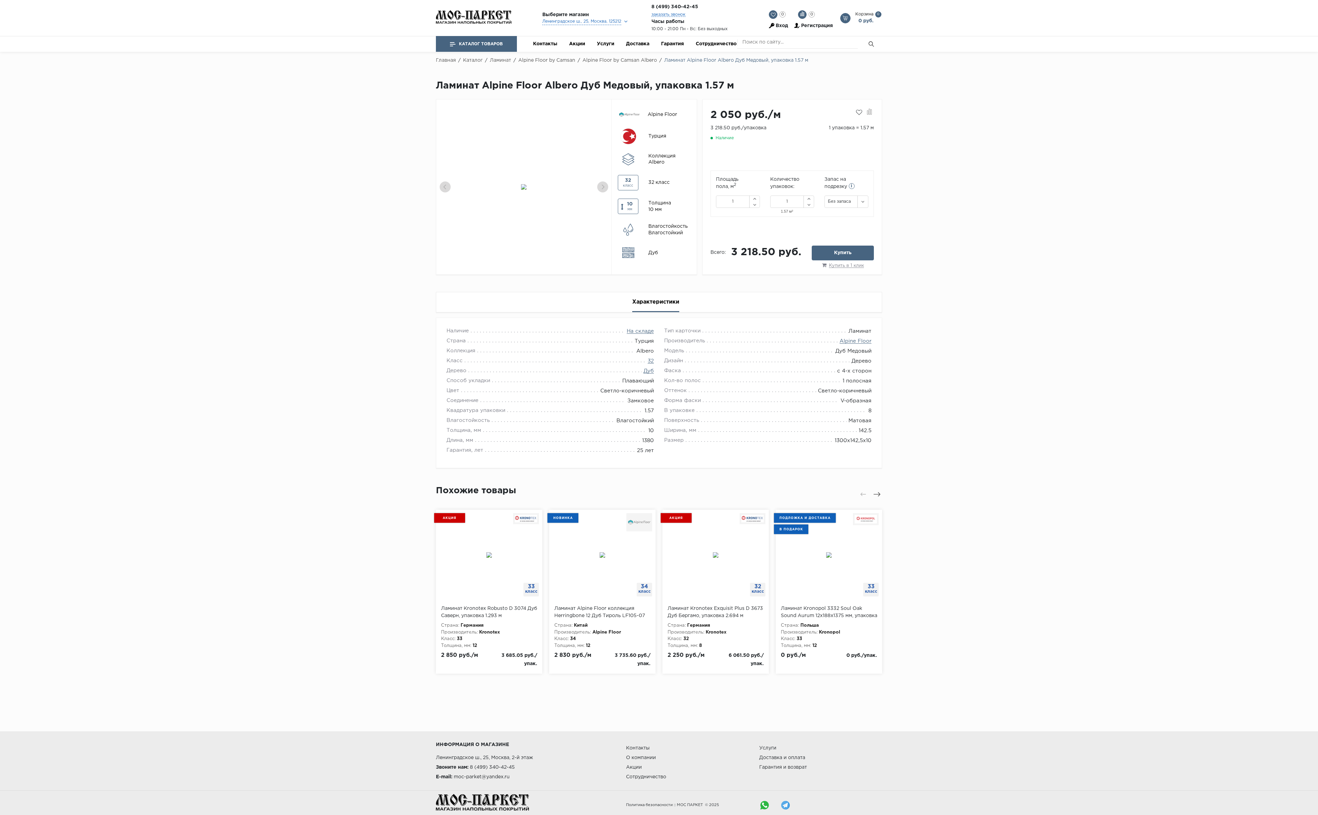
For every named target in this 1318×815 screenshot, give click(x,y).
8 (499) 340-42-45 (674, 7)
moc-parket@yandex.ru (482, 777)
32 (651, 361)
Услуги (605, 44)
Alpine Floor (855, 341)
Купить (843, 253)
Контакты (545, 44)
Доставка (637, 44)
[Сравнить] (869, 112)
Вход (782, 26)
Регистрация (817, 26)
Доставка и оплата (782, 758)
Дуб (649, 371)
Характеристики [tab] (655, 302)
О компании (641, 758)
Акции (577, 44)
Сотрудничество (716, 44)
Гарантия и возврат (783, 767)
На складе (640, 331)
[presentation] (445, 186)
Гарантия (672, 44)
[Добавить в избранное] (859, 112)
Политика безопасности (649, 805)
